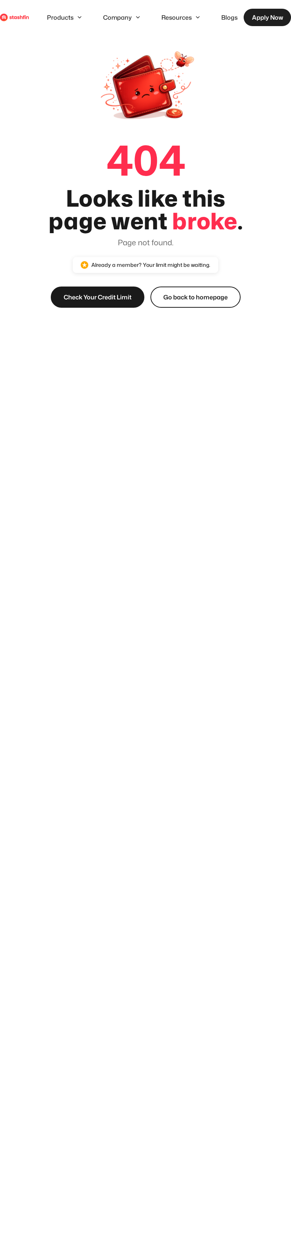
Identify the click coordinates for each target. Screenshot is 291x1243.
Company (117, 17)
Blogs (229, 17)
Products (60, 17)
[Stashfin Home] (14, 18)
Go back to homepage (195, 297)
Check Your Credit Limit (97, 297)
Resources (176, 17)
